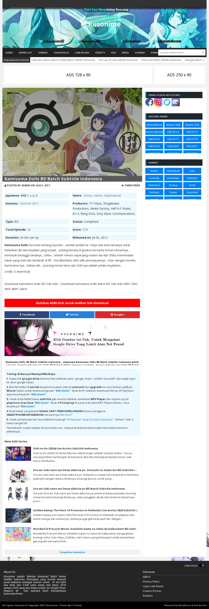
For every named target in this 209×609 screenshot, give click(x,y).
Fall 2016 (154, 139)
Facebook (28, 314)
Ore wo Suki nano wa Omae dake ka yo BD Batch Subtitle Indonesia (79, 488)
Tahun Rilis (61, 52)
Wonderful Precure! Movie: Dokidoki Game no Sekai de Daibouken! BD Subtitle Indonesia (94, 529)
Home (9, 52)
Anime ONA (173, 125)
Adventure (173, 171)
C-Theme (76, 605)
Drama (173, 185)
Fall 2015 (192, 132)
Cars (192, 171)
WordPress (184, 605)
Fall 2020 (173, 146)
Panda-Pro (200, 605)
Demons (192, 178)
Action (88, 195)
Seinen (98, 195)
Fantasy (154, 192)
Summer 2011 (29, 203)
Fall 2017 (173, 139)
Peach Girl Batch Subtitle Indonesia (161, 60)
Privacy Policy (151, 581)
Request (148, 595)
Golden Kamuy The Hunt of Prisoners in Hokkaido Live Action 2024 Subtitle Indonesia (91, 510)
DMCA (125, 52)
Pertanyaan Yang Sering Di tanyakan (89, 419)
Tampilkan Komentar (72, 552)
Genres (43, 52)
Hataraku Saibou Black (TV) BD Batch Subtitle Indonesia (63, 60)
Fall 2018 (192, 139)
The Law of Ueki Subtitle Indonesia (118, 60)
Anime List (25, 52)
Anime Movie (154, 125)
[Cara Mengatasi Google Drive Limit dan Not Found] (72, 355)
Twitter (74, 314)
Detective (154, 185)
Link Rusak (82, 52)
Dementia (173, 178)
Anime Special (154, 132)
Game (173, 192)
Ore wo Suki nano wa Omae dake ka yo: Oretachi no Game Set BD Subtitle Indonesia (90, 470)
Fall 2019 (154, 146)
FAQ (113, 52)
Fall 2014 (173, 132)
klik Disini (62, 390)
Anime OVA (192, 125)
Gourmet (192, 192)
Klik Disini (38, 394)
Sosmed (140, 52)
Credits (100, 52)
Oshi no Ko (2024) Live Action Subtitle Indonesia (65, 448)
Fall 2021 (192, 146)
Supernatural (112, 195)
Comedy (154, 178)
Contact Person (152, 591)
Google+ (119, 314)
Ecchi (192, 185)
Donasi (155, 52)
